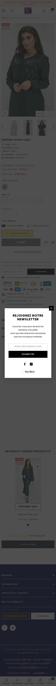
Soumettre (28, 354)
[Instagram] (31, 364)
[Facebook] (24, 364)
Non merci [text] (30, 371)
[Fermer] (51, 308)
